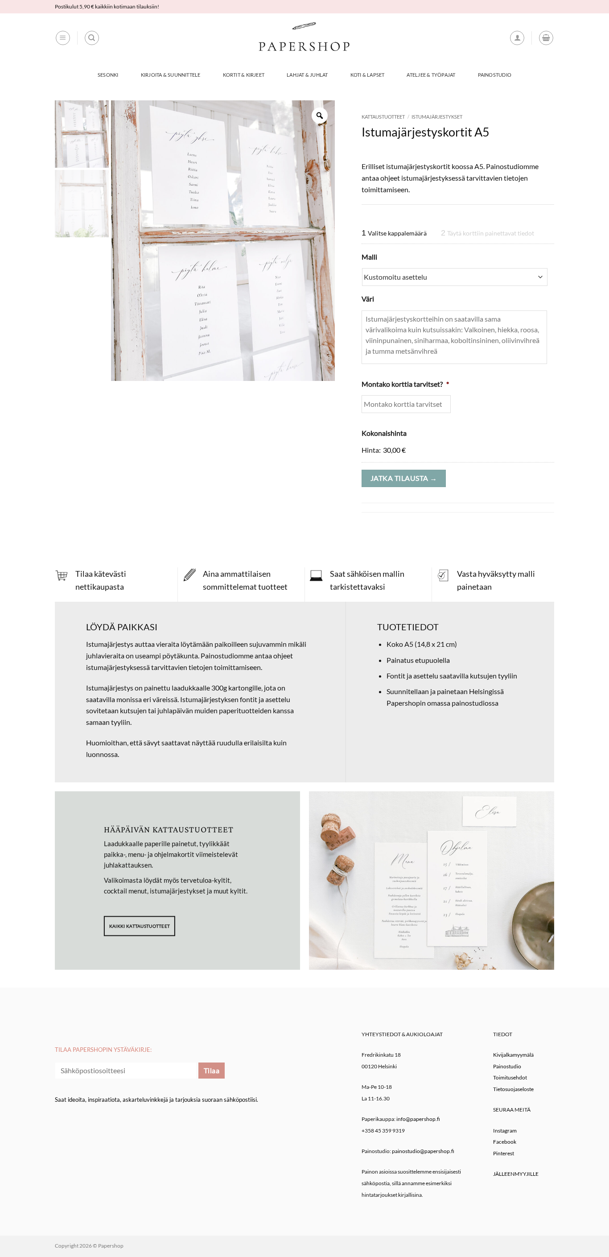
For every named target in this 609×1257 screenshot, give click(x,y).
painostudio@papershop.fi (423, 1151)
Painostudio (494, 75)
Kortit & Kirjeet (244, 75)
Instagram (505, 1130)
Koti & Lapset (367, 75)
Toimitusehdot (510, 1077)
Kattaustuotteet (383, 117)
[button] (63, 38)
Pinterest (503, 1153)
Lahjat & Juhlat (307, 75)
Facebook (504, 1141)
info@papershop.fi (418, 1119)
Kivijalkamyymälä (513, 1054)
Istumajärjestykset (436, 117)
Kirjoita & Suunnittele (171, 75)
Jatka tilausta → (403, 478)
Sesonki (108, 75)
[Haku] (92, 38)
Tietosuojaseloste (513, 1089)
